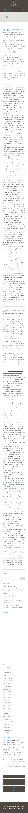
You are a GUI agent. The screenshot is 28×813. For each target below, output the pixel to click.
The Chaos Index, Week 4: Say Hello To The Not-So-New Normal (13, 311)
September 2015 (7, 730)
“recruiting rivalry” (11, 255)
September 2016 (7, 711)
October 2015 (6, 727)
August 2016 (6, 714)
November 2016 (7, 705)
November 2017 (7, 694)
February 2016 (7, 719)
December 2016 (7, 703)
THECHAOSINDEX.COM (13, 806)
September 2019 (7, 672)
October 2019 (6, 670)
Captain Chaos (7, 32)
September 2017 (7, 700)
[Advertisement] (14, 637)
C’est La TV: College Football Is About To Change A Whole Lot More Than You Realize (14, 591)
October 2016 (6, 708)
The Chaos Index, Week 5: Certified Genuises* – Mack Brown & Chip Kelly (13, 30)
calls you (9, 150)
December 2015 (7, 722)
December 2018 (7, 678)
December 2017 (7, 692)
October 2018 (6, 683)
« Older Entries (7, 574)
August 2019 (6, 675)
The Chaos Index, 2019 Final (10, 586)
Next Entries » (21, 574)
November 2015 (7, 725)
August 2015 (6, 733)
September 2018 (7, 686)
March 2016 (6, 716)
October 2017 (6, 697)
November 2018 (7, 681)
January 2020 (6, 667)
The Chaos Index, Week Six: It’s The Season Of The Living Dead (13, 754)
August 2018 (6, 689)
